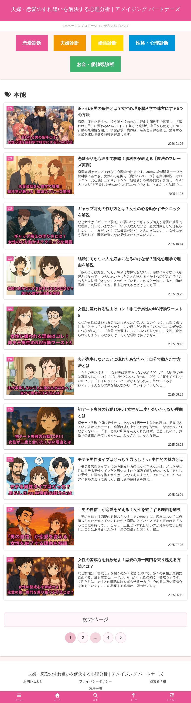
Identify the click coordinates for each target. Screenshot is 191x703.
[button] (176, 625)
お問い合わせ (33, 681)
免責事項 (95, 688)
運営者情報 (158, 681)
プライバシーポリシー (95, 681)
